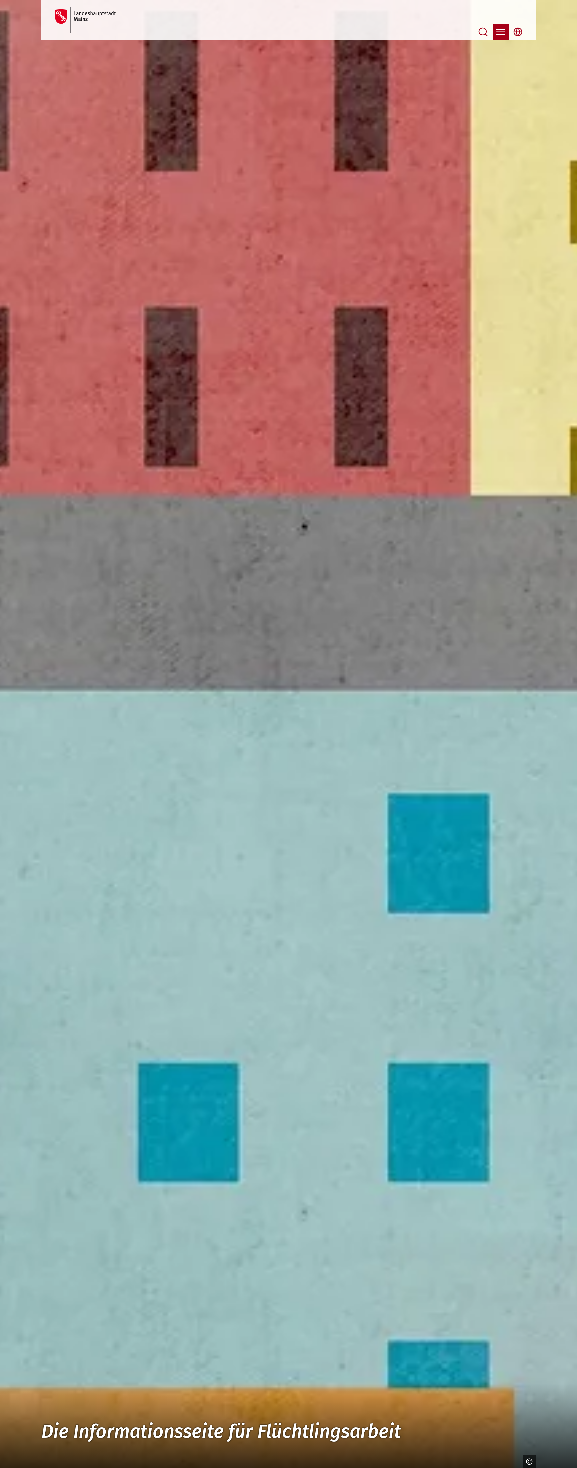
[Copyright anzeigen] (528, 1461)
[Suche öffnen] (483, 32)
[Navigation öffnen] (501, 32)
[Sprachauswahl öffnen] (518, 32)
